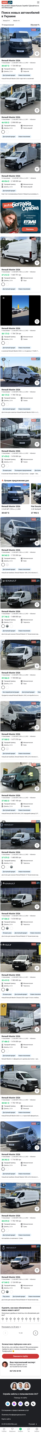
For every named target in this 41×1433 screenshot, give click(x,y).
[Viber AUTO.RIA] (20, 1403)
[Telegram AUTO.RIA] (7, 1403)
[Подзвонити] (33, 1403)
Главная (4, 1431)
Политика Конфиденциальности (14, 1415)
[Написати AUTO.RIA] (26, 1403)
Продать (20, 1431)
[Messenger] (14, 1403)
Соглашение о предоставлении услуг (15, 1410)
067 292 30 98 (15, 1371)
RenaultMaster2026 (11, 506)
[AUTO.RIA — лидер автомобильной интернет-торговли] (7, 2)
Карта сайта (6, 1419)
